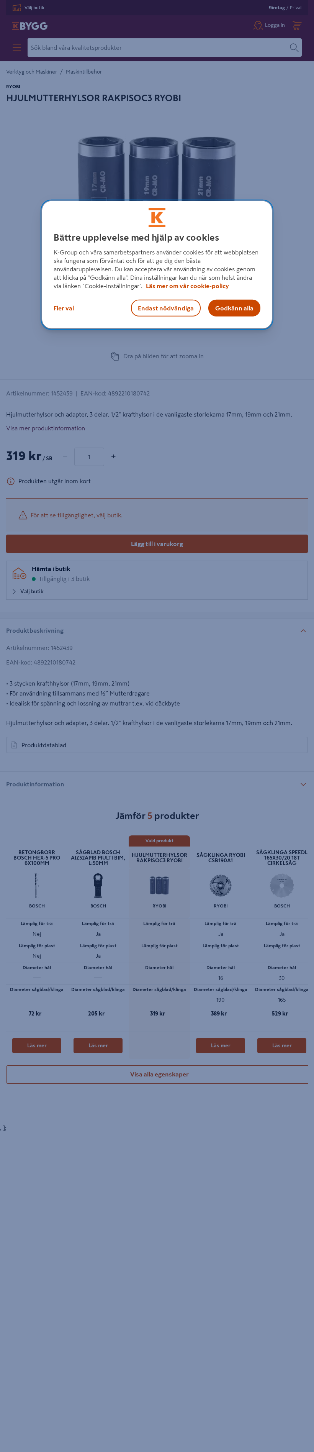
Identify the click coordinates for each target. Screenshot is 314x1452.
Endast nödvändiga (166, 308)
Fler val (64, 308)
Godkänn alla (234, 308)
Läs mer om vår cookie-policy (187, 286)
